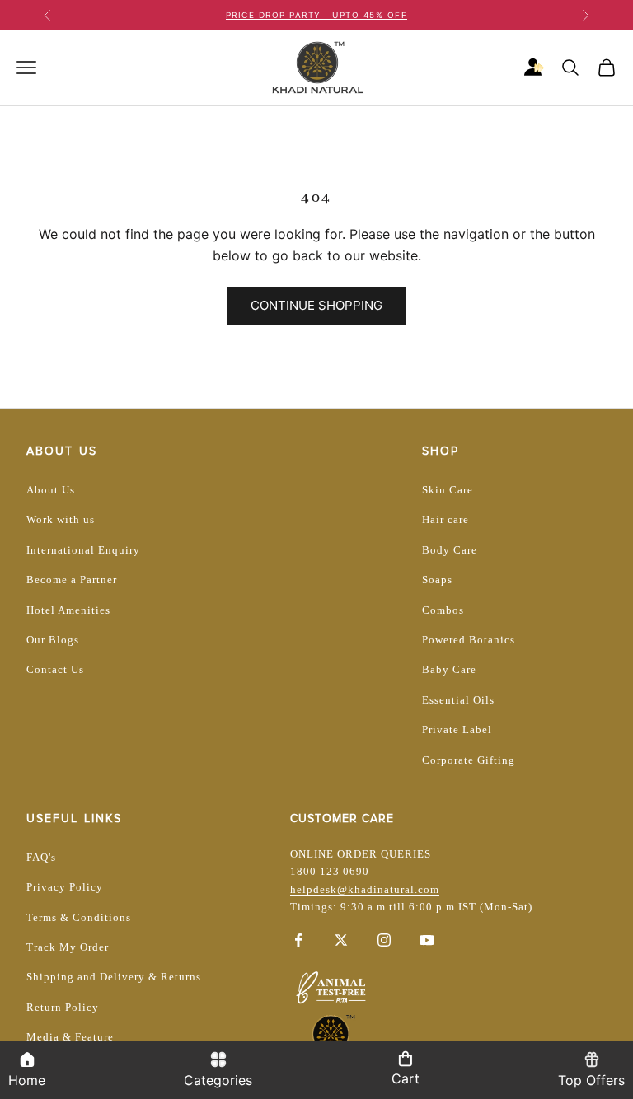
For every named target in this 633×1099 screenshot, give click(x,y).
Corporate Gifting (468, 760)
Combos (443, 610)
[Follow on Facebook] (298, 940)
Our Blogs (52, 640)
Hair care (445, 519)
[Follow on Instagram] (384, 940)
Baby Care (449, 669)
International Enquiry (83, 550)
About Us (50, 490)
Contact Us (55, 669)
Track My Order (67, 947)
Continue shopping (316, 305)
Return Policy (62, 1007)
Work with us (60, 519)
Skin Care (447, 490)
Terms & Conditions (78, 917)
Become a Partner (71, 579)
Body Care (449, 550)
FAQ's (41, 857)
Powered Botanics (468, 640)
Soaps (437, 579)
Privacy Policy (64, 887)
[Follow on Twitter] (341, 940)
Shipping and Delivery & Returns (113, 976)
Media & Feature (70, 1037)
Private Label (457, 729)
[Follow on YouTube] (427, 940)
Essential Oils (458, 700)
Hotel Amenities (68, 610)
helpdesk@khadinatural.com (364, 889)
